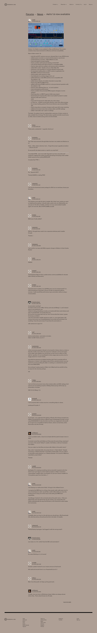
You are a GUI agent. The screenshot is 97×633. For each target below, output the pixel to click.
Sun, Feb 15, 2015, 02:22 (36, 333)
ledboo (34, 578)
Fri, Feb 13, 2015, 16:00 (36, 216)
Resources (63, 4)
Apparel (24, 626)
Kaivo (24, 621)
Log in (85, 4)
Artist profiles (43, 620)
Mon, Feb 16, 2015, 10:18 (36, 512)
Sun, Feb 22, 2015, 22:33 (36, 579)
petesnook (35, 525)
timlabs (34, 215)
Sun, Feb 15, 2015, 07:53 (36, 347)
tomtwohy (35, 137)
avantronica (35, 346)
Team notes (43, 622)
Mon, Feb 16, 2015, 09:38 (36, 434)
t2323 (33, 258)
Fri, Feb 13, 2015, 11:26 (36, 21)
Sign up (90, 4)
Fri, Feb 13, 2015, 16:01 (36, 228)
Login (78, 618)
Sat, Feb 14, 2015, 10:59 (36, 272)
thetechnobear (36, 302)
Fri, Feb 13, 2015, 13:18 (36, 126)
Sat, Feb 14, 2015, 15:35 (36, 286)
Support (42, 625)
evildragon (35, 432)
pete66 (34, 466)
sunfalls (34, 562)
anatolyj (34, 270)
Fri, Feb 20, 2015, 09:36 (36, 551)
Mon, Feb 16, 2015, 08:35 (36, 415)
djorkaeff (34, 398)
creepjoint (34, 183)
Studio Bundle (26, 625)
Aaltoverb (25, 620)
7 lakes (34, 380)
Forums (30, 14)
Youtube (60, 620)
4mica (33, 125)
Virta (24, 622)
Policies (42, 626)
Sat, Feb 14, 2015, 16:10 (36, 303)
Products (55, 4)
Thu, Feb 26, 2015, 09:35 (36, 591)
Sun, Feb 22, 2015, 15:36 (36, 564)
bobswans (35, 244)
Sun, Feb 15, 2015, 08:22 (36, 381)
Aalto (24, 618)
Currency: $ (78, 4)
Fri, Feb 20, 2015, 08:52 (36, 539)
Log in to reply (67, 602)
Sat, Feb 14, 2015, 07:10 (36, 259)
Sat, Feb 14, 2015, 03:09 (36, 245)
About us (71, 4)
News (40, 14)
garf (33, 332)
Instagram (61, 618)
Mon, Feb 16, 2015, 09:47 (36, 467)
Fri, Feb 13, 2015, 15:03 (36, 169)
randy (33, 19)
